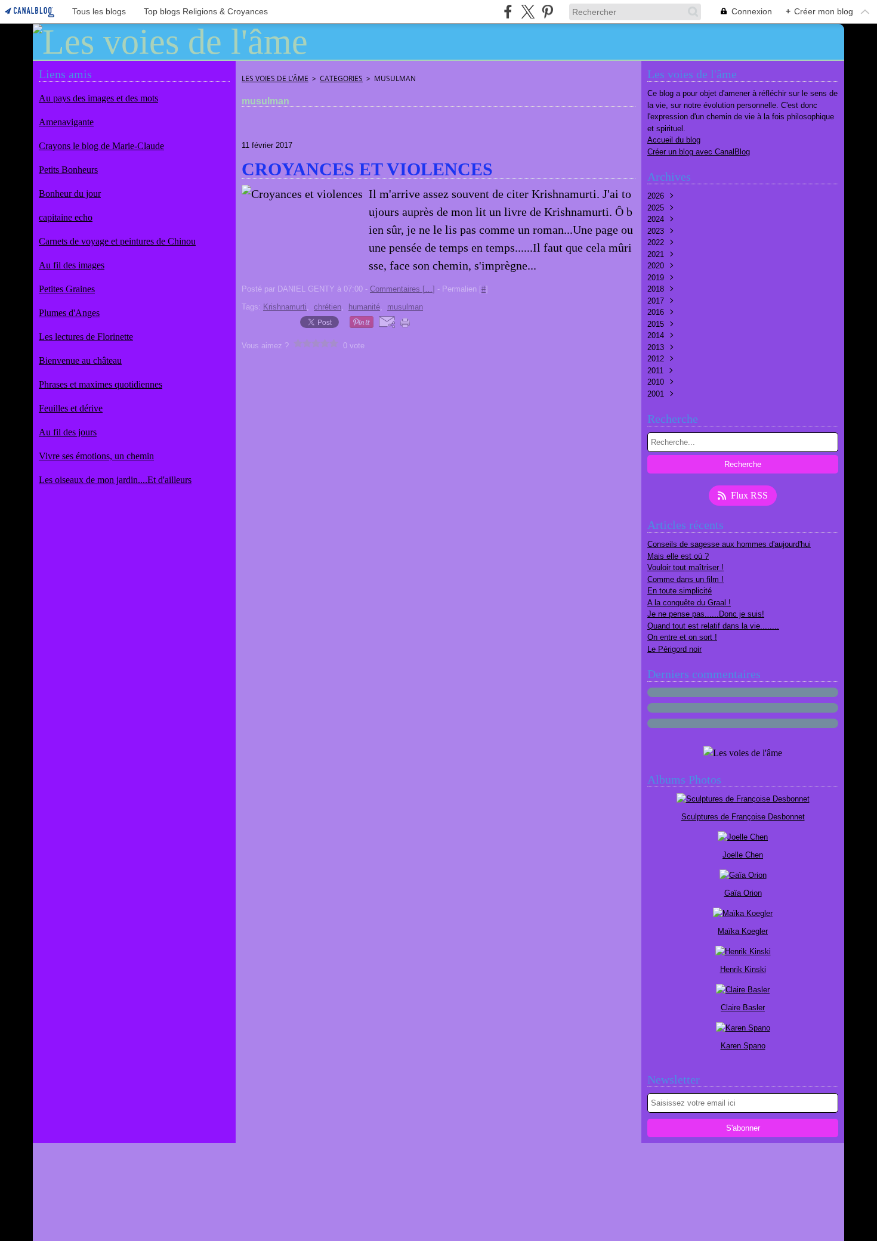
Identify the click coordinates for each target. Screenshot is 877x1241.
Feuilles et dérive (71, 408)
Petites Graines (67, 289)
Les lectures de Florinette (86, 337)
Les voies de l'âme (275, 78)
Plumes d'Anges (69, 313)
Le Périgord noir (674, 649)
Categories (341, 78)
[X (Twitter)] (527, 11)
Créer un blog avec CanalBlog (698, 151)
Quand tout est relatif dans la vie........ (713, 625)
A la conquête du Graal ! (689, 602)
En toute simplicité (679, 590)
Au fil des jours (68, 432)
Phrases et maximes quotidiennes (100, 384)
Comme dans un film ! (685, 579)
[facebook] (508, 11)
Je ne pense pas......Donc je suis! (705, 613)
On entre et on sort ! (682, 637)
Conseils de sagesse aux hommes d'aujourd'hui (729, 544)
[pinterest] (547, 11)
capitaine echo (65, 217)
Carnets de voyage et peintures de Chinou (117, 241)
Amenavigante (66, 122)
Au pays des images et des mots (98, 98)
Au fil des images (71, 265)
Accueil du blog (673, 139)
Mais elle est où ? (678, 556)
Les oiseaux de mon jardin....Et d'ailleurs (115, 480)
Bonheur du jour (70, 193)
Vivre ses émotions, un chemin (96, 456)
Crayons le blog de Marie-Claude (101, 146)
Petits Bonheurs (68, 170)
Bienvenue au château (80, 360)
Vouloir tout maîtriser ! (685, 567)
